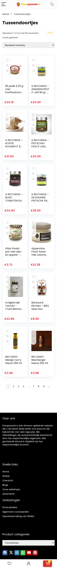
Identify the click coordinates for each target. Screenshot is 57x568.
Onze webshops (11, 489)
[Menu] (4, 4)
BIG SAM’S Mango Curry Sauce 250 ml (13, 360)
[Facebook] (4, 552)
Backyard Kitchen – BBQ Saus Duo (40, 306)
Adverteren (8, 493)
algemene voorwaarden (15, 511)
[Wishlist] (9, 564)
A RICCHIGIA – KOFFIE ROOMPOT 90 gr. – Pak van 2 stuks (14, 146)
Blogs (5, 485)
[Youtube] (29, 552)
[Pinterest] (35, 552)
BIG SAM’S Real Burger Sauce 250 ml (39, 360)
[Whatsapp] (22, 552)
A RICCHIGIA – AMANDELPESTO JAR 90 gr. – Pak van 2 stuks (40, 92)
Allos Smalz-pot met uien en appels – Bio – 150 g (13, 253)
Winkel (6, 476)
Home (5, 14)
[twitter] (10, 552)
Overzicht (7, 480)
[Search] (52, 4)
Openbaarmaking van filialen (18, 516)
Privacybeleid (9, 507)
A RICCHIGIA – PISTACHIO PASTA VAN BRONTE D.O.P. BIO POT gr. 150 (40, 148)
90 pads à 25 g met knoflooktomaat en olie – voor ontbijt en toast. (14, 94)
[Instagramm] (16, 552)
